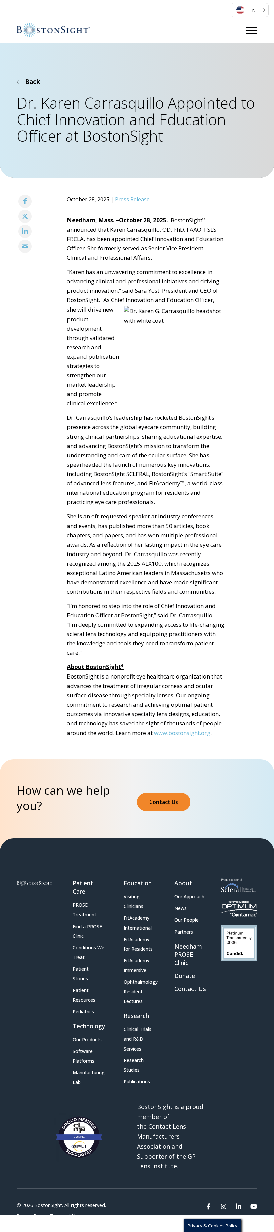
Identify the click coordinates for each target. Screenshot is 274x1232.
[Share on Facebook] (25, 201)
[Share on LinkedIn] (25, 231)
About (183, 883)
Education (138, 883)
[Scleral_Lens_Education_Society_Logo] (239, 885)
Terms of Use (65, 1216)
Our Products (87, 1039)
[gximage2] (239, 943)
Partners (183, 932)
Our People (186, 920)
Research (136, 1016)
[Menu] (251, 30)
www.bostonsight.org (182, 733)
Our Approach (189, 896)
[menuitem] (250, 10)
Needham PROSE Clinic (188, 954)
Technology (89, 1026)
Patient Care (83, 887)
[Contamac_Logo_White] (239, 909)
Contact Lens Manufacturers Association (161, 1136)
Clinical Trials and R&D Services (137, 1039)
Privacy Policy (31, 1216)
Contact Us (190, 989)
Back (32, 81)
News (180, 908)
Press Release (132, 199)
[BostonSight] (54, 30)
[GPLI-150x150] (78, 1137)
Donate (184, 976)
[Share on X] (25, 216)
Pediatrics (83, 1011)
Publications (137, 1081)
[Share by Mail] (25, 246)
